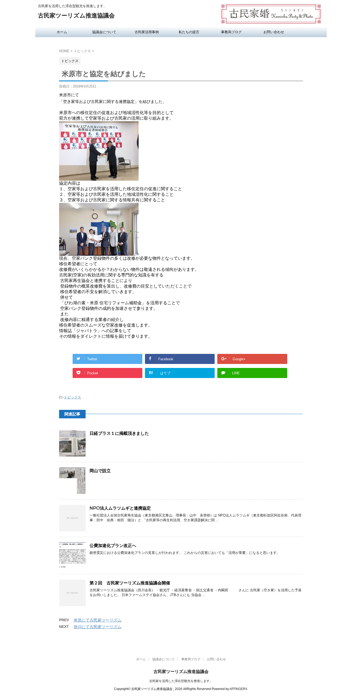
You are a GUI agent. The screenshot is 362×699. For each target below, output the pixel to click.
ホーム (62, 32)
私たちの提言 (189, 32)
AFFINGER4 (238, 689)
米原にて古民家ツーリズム (97, 620)
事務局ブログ (231, 32)
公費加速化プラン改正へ (113, 545)
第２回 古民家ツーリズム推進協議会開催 (130, 582)
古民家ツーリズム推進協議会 (76, 15)
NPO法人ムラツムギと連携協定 (120, 508)
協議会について (104, 32)
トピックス (72, 397)
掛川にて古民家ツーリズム (97, 626)
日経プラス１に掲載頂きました (119, 433)
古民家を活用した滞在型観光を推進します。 (181, 681)
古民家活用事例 (147, 32)
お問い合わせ (273, 32)
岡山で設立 (100, 470)
